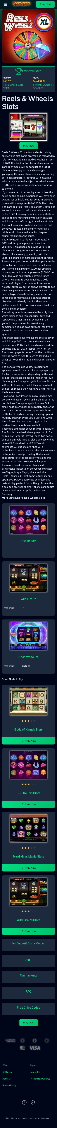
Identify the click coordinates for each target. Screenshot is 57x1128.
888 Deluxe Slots (28, 793)
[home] (22, 6)
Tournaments (28, 975)
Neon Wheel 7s (28, 657)
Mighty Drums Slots (41, 85)
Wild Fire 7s (28, 599)
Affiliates (7, 1072)
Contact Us (35, 1072)
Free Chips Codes (28, 1007)
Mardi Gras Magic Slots (28, 856)
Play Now (45, 4)
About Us (7, 1079)
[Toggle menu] (5, 4)
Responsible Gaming (40, 1079)
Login (28, 959)
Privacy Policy (9, 1085)
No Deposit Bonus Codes (28, 943)
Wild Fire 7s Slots (28, 920)
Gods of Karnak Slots (28, 729)
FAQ (28, 991)
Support (34, 1065)
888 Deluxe (28, 540)
